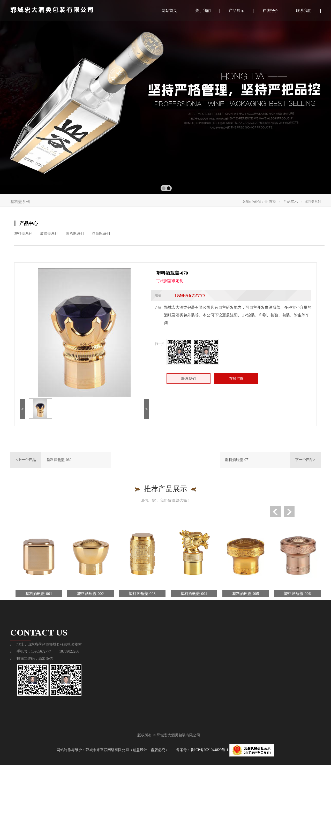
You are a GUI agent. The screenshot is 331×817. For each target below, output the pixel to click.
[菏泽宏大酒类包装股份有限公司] (68, 10)
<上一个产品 (26, 460)
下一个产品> (305, 460)
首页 (272, 201)
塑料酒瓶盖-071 (237, 460)
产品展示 (290, 201)
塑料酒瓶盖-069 (59, 460)
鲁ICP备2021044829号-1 (210, 750)
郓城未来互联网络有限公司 (107, 750)
